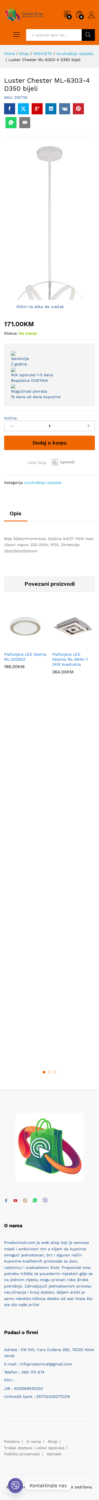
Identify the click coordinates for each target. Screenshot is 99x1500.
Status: (11, 333)
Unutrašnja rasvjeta (42, 482)
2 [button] (49, 1072)
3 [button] (55, 1072)
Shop (52, 1441)
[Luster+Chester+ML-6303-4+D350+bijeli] (23, 108)
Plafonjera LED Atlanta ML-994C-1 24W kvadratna (70, 659)
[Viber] (45, 1201)
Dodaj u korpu (49, 443)
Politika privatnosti (22, 1454)
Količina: (11, 418)
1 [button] (44, 1072)
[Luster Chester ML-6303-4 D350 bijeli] (9, 108)
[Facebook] (6, 1201)
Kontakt (54, 1454)
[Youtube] (15, 1201)
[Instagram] (25, 1200)
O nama (33, 1441)
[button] (63, 462)
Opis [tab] (15, 513)
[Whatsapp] (35, 1201)
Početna (12, 1441)
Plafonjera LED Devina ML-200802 (25, 656)
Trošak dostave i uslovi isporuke (34, 1448)
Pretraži (88, 35)
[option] (25, 641)
